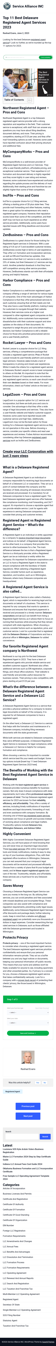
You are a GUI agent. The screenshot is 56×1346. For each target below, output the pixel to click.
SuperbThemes (48, 1342)
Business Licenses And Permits (17, 1194)
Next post (28, 1116)
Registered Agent (12, 1092)
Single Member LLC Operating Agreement (22, 1310)
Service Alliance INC (28, 6)
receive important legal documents (34, 538)
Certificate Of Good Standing (16, 1215)
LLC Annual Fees (10, 1246)
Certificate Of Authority (13, 1204)
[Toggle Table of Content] (28, 100)
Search (8, 1132)
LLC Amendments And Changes (17, 1241)
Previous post (28, 1106)
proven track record (27, 980)
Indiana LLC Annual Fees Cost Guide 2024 (22, 1164)
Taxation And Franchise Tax (16, 1326)
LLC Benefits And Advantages (16, 1252)
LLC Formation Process (13, 1262)
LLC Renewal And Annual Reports (18, 1278)
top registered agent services (37, 816)
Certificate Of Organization (15, 1220)
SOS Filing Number (11, 1315)
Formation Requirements (14, 1236)
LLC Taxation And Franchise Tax (18, 1289)
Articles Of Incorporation (14, 1188)
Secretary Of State (11, 1304)
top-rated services (17, 849)
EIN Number (8, 1225)
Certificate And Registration (15, 1199)
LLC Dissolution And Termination (18, 1257)
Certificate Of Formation (14, 1209)
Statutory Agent (10, 1320)
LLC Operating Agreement (14, 1273)
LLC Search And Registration (16, 1283)
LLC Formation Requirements (16, 1268)
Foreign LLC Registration (14, 1231)
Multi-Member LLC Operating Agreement (21, 1294)
